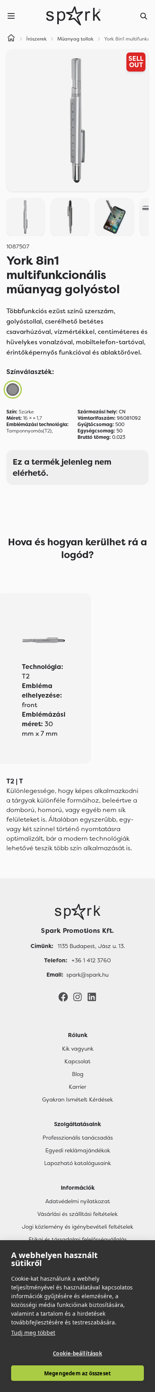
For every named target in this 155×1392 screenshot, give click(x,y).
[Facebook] (63, 996)
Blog (77, 1074)
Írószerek (36, 39)
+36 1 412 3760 (91, 960)
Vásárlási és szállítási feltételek (77, 1214)
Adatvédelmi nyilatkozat (77, 1201)
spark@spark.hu (87, 974)
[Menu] (11, 16)
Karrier (77, 1086)
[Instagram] (77, 996)
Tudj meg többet (33, 1332)
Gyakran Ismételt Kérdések (77, 1099)
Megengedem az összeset (77, 1373)
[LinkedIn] (91, 996)
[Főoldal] (77, 912)
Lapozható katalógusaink (77, 1163)
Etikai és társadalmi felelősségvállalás (78, 1239)
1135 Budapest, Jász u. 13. (91, 946)
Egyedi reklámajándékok (77, 1150)
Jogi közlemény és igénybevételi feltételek (77, 1226)
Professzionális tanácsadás (78, 1137)
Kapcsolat (77, 1061)
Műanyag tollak (75, 39)
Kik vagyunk (77, 1048)
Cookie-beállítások (77, 1353)
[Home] (11, 39)
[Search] (144, 16)
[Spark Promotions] (73, 15)
